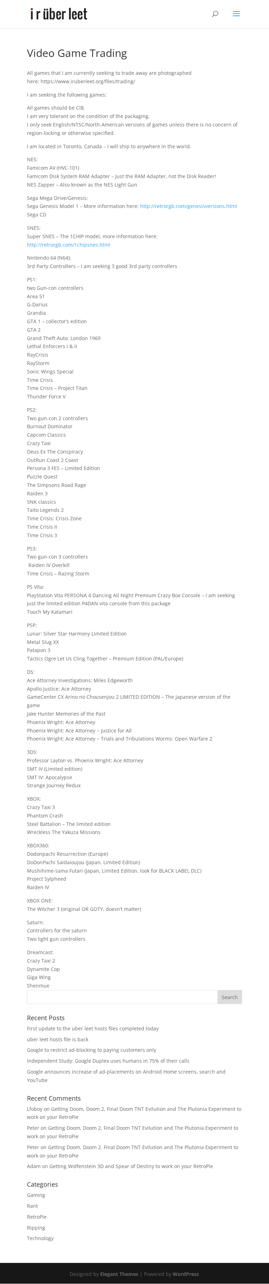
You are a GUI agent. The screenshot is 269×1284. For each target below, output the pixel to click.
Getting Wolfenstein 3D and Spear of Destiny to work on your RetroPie (131, 1166)
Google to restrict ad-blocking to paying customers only (91, 1050)
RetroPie (37, 1216)
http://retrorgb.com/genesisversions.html (188, 206)
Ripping (36, 1227)
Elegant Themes (119, 1274)
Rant (32, 1205)
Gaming (36, 1195)
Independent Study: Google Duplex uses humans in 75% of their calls (108, 1060)
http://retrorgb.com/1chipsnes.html (68, 244)
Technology (40, 1238)
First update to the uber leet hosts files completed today (93, 1028)
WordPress (186, 1274)
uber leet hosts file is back (57, 1039)
